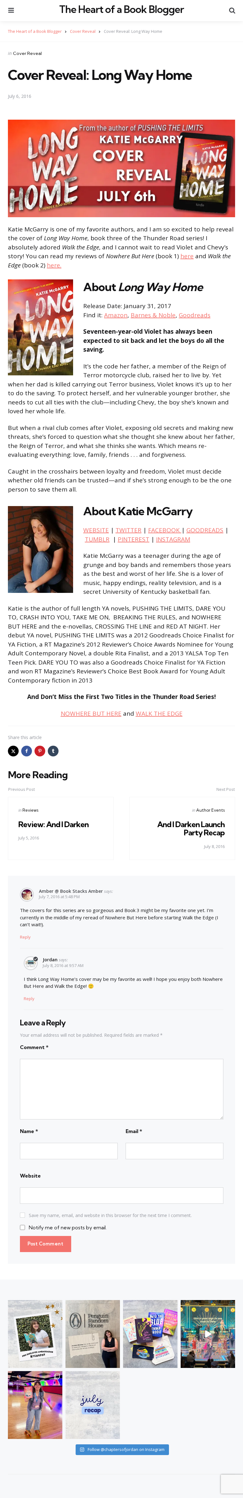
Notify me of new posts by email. (68, 1227)
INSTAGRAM (173, 539)
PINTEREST (133, 539)
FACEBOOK (164, 530)
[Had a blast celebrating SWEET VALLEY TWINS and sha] (35, 1405)
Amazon (116, 315)
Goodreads (194, 315)
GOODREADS (204, 530)
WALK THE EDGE (159, 713)
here (187, 256)
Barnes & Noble (153, 315)
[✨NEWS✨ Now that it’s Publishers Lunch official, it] (92, 1334)
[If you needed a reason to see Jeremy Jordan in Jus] (208, 1334)
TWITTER (128, 530)
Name (29, 1131)
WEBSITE (96, 530)
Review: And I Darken (53, 824)
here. (54, 265)
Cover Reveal (27, 53)
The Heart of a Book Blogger (121, 9)
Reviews (30, 810)
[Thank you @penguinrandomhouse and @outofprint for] (150, 1334)
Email (134, 1131)
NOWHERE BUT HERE (91, 713)
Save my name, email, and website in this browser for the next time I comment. (110, 1215)
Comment (34, 1047)
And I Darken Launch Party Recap (191, 828)
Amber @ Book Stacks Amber (71, 891)
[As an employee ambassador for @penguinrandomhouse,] (35, 1334)
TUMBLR (97, 539)
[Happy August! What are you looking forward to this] (92, 1405)
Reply (25, 937)
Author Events (210, 810)
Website (30, 1176)
